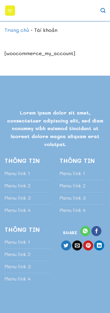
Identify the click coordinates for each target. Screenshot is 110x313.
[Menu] (10, 11)
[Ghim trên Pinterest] (88, 245)
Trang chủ (17, 30)
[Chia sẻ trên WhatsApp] (85, 231)
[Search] (103, 11)
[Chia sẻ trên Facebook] (96, 231)
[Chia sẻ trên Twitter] (66, 245)
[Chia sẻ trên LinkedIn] (99, 245)
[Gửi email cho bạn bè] (77, 245)
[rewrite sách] (55, 10)
